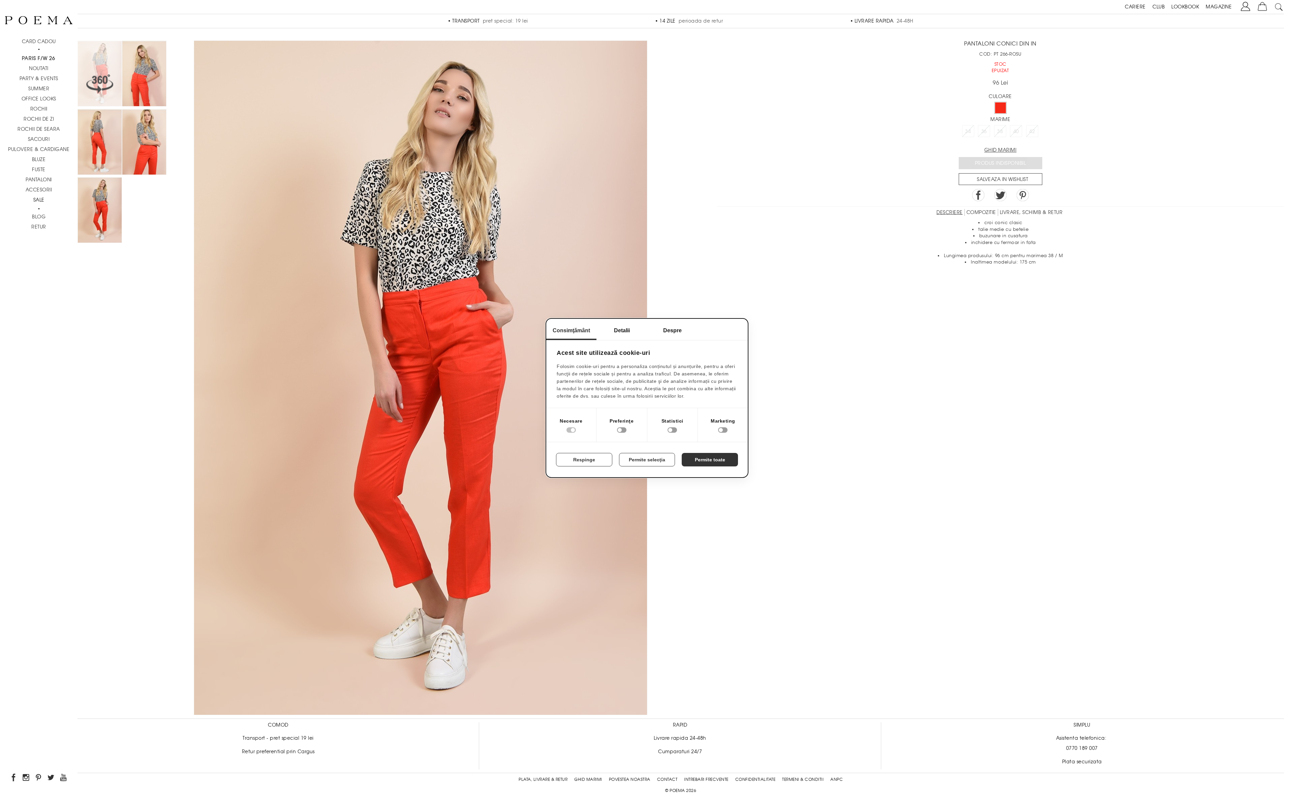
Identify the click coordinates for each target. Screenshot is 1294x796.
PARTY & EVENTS (39, 78)
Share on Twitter (1000, 195)
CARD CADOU (39, 41)
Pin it (1023, 195)
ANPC (836, 779)
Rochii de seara (39, 129)
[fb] (14, 778)
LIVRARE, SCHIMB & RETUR (1031, 212)
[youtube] (64, 778)
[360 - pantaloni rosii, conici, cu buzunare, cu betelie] (100, 211)
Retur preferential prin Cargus (278, 751)
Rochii (39, 109)
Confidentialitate (755, 779)
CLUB (1158, 6)
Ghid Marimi (588, 779)
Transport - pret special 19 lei (278, 738)
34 (968, 131)
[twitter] (51, 778)
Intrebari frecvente (706, 779)
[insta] (26, 778)
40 (1016, 131)
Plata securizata (1082, 761)
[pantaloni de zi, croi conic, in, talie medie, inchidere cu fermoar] (100, 143)
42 (1032, 131)
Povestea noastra (629, 779)
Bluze (39, 159)
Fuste (38, 169)
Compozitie (981, 212)
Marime (1000, 119)
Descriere (949, 212)
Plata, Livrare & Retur (543, 779)
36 (984, 131)
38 (1000, 131)
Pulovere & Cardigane (38, 149)
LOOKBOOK (1185, 6)
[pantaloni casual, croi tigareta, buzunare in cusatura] (144, 143)
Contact (667, 779)
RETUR (38, 226)
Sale (38, 200)
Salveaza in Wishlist (1002, 179)
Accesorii (39, 189)
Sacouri (39, 139)
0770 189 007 (1082, 748)
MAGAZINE (1219, 6)
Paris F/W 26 (38, 58)
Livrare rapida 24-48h (680, 738)
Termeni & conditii (803, 779)
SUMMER (38, 88)
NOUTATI (39, 68)
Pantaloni (39, 179)
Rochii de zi (39, 119)
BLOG (38, 216)
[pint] (39, 778)
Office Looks (39, 98)
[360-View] (100, 74)
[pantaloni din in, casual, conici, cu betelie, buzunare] (144, 74)
